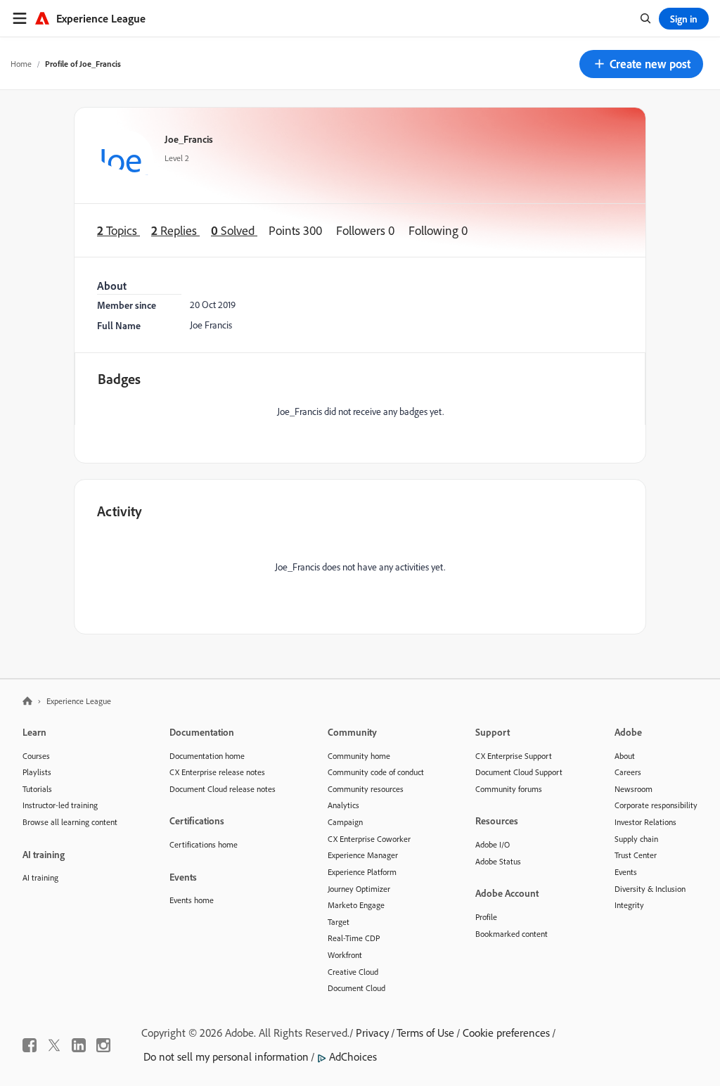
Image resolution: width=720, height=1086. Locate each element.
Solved (234, 230)
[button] (641, 64)
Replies (175, 230)
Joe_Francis (189, 139)
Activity (119, 511)
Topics (118, 230)
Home (21, 63)
